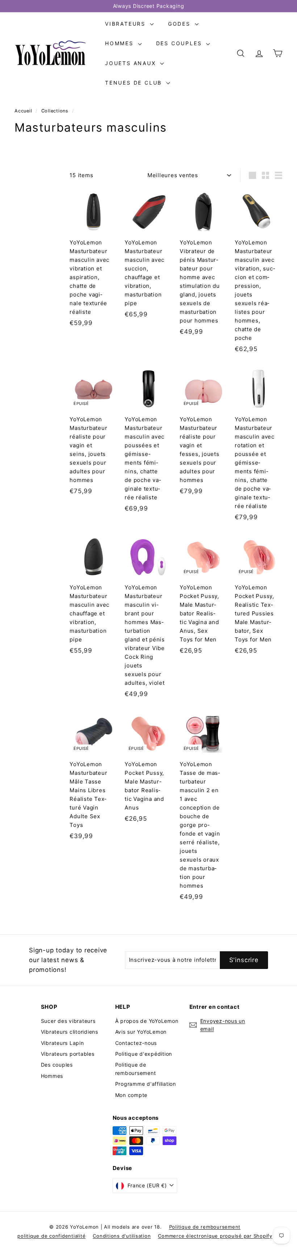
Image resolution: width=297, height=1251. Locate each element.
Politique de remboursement (135, 1069)
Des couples (180, 43)
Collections (55, 111)
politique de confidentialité (51, 1236)
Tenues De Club (134, 83)
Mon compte (131, 1095)
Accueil (24, 111)
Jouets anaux (131, 63)
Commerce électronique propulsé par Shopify (215, 1236)
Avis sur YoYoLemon (141, 1032)
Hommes (120, 43)
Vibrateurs (126, 24)
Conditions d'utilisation (122, 1236)
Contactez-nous (136, 1043)
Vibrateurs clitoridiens (69, 1032)
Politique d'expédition (143, 1054)
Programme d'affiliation (145, 1084)
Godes (180, 24)
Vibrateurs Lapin (62, 1043)
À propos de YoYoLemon (147, 1021)
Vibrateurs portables (68, 1054)
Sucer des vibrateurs (68, 1021)
